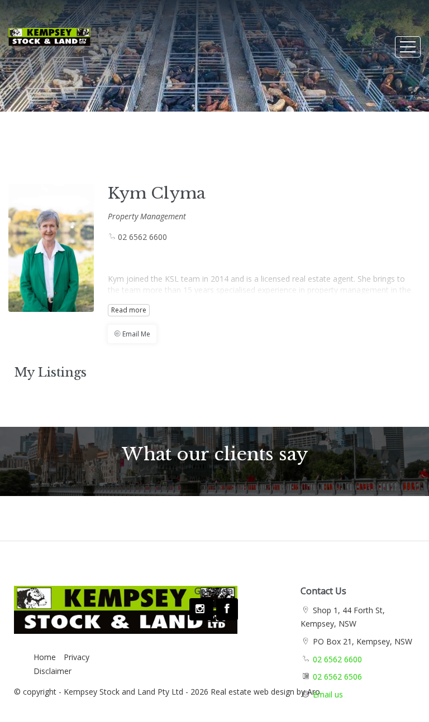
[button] (132, 334)
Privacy (76, 657)
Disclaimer (53, 671)
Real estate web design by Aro (265, 691)
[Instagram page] (201, 609)
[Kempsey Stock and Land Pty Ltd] (49, 31)
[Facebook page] (226, 609)
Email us (328, 694)
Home (45, 657)
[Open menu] (408, 46)
